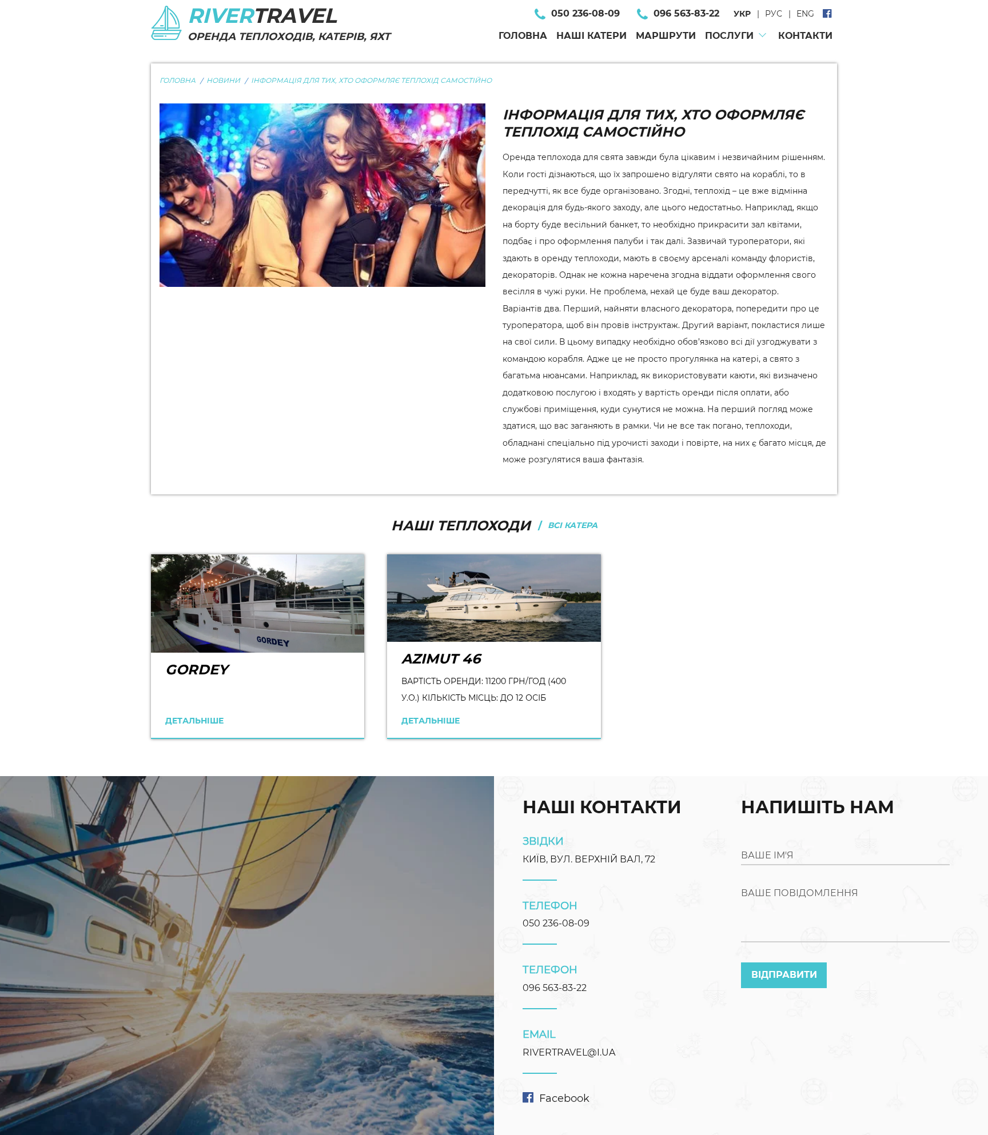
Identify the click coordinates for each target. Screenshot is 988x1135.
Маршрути (666, 35)
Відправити (784, 974)
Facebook (564, 1098)
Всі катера (572, 525)
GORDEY (196, 669)
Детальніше (194, 721)
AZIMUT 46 (440, 658)
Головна (523, 35)
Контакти (805, 35)
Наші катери (591, 35)
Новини (223, 80)
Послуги (729, 35)
